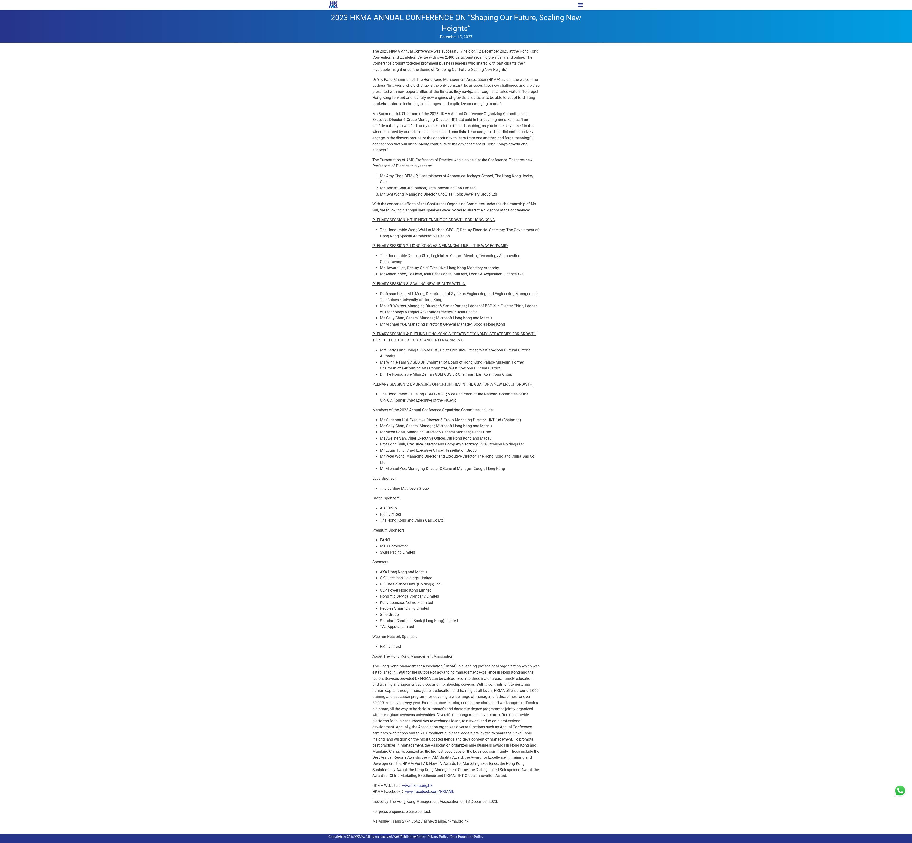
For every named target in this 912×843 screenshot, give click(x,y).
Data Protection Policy (466, 836)
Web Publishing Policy (409, 836)
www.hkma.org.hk (417, 785)
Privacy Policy (438, 836)
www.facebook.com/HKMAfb (429, 791)
